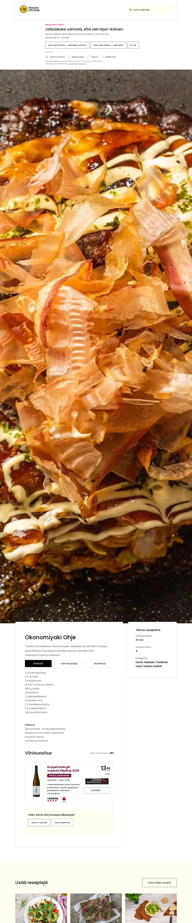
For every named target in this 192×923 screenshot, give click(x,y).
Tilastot (94, 57)
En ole (133, 45)
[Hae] (130, 9)
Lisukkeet (149, 662)
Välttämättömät (57, 57)
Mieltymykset (78, 57)
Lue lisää (95, 790)
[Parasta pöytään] (29, 9)
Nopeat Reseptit (152, 666)
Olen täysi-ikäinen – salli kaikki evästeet (67, 45)
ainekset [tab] (38, 663)
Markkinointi (110, 57)
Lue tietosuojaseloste (77, 63)
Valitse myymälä (39, 822)
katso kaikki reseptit (159, 882)
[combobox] (149, 10)
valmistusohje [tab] (69, 663)
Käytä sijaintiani (62, 822)
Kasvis (139, 662)
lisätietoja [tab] (100, 663)
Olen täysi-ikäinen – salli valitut (108, 45)
